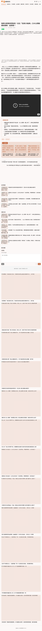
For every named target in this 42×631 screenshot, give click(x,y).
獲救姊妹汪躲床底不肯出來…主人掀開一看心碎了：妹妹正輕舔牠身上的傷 (21, 123)
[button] (34, 1)
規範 (3, 264)
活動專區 (36, 4)
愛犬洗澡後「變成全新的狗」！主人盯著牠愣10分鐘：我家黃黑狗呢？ (21, 126)
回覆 (39, 264)
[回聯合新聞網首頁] (3, 1)
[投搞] (36, 1)
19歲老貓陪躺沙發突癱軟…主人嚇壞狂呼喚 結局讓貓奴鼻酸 (19, 131)
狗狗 (3, 139)
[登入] (38, 1)
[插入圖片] (36, 264)
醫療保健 (22, 4)
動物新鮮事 (3, 4)
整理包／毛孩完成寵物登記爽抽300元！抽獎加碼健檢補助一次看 (20, 129)
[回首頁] (5, 1)
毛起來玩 (9, 4)
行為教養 (13, 4)
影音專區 (32, 4)
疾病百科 (27, 4)
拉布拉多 (7, 139)
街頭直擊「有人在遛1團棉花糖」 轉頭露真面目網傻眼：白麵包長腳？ (20, 134)
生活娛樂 (18, 4)
